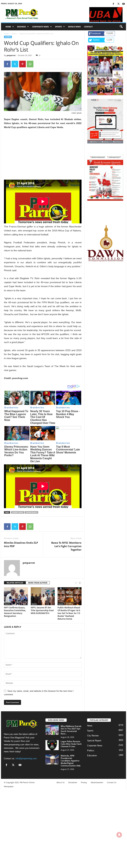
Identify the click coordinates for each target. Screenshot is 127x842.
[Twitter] (118, 4)
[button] (121, 26)
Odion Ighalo (31, 512)
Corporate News (40, 26)
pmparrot (11, 55)
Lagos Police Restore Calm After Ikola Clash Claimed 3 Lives (71, 744)
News (89, 725)
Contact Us (111, 782)
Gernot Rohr (17, 512)
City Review (93, 735)
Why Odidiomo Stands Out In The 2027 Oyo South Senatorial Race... (71, 730)
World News (74, 26)
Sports (58, 26)
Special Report (94, 740)
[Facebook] (113, 4)
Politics (90, 750)
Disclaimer (72, 782)
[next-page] (80, 583)
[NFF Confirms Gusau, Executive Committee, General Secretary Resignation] (16, 596)
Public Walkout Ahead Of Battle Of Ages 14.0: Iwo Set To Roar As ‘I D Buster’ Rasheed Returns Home (69, 613)
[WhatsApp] (30, 64)
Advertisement (97, 782)
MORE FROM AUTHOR (37, 582)
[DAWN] (105, 243)
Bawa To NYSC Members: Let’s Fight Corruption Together (66, 546)
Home (8, 26)
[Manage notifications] (119, 834)
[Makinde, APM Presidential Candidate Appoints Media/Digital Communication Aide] (52, 759)
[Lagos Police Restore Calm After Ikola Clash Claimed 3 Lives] (52, 745)
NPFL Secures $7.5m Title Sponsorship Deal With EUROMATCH (42, 610)
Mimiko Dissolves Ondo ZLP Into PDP (21, 544)
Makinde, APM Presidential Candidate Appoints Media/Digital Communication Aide (71, 760)
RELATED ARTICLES (15, 582)
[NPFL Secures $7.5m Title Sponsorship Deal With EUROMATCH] (43, 596)
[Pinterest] (22, 64)
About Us (60, 782)
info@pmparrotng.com (26, 758)
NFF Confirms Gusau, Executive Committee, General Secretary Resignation (15, 611)
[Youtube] (124, 4)
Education (92, 755)
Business (21, 26)
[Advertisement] (43, 156)
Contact (88, 26)
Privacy (84, 782)
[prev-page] (76, 583)
